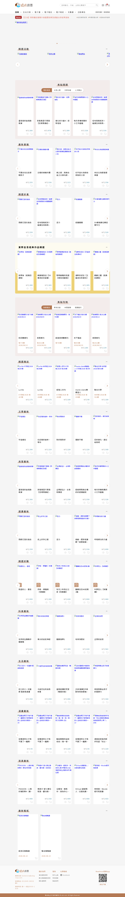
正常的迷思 (99, 639)
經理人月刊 (61, 389)
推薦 (17, 12)
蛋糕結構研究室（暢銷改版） (62, 690)
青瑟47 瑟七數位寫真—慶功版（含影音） (44, 791)
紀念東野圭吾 (82, 17)
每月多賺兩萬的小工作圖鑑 (80, 121)
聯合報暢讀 (46, 851)
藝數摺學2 (60, 639)
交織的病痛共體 (44, 172)
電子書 (38, 12)
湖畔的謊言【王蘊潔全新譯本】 (81, 276)
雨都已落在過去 (25, 222)
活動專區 (81, 12)
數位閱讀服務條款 (45, 878)
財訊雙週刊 (23, 338)
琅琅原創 (107, 12)
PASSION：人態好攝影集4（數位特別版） (26, 791)
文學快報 (67, 90)
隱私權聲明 (42, 881)
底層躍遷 (79, 222)
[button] (17, 64)
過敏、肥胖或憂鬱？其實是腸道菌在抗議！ (81, 542)
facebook (66, 875)
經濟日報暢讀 (24, 851)
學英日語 (57, 307)
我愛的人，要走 (25, 589)
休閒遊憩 (67, 307)
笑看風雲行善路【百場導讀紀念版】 (43, 123)
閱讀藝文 (78, 307)
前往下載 (103, 884)
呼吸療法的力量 (100, 539)
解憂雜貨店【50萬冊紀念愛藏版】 (45, 276)
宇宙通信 (22, 439)
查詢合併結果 (105, 17)
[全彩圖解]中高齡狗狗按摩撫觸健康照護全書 (81, 691)
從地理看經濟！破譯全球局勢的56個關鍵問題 (98, 123)
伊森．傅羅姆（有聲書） (43, 590)
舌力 (58, 222)
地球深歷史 (80, 639)
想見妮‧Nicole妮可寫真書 (100, 790)
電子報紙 (60, 12)
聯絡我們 (55, 881)
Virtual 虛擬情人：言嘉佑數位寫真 (81, 791)
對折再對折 (61, 439)
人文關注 (78, 90)
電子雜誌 (48, 12)
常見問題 (55, 878)
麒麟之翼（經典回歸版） (100, 276)
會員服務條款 (43, 875)
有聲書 (71, 12)
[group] (31, 63)
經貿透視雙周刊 (61, 338)
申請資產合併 (93, 17)
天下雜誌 (77, 338)
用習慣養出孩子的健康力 (100, 690)
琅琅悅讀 (98, 12)
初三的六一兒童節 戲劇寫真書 (25, 690)
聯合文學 (98, 389)
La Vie (21, 389)
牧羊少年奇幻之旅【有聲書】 (62, 590)
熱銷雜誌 (46, 307)
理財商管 (46, 90)
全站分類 (27, 12)
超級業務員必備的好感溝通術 (81, 490)
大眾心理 (57, 90)
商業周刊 (40, 338)
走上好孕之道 (43, 539)
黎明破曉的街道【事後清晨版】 (62, 276)
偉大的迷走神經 (44, 639)
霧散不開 (79, 439)
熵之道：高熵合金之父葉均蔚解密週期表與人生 (62, 175)
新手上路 (55, 875)
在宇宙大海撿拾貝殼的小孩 (81, 173)
